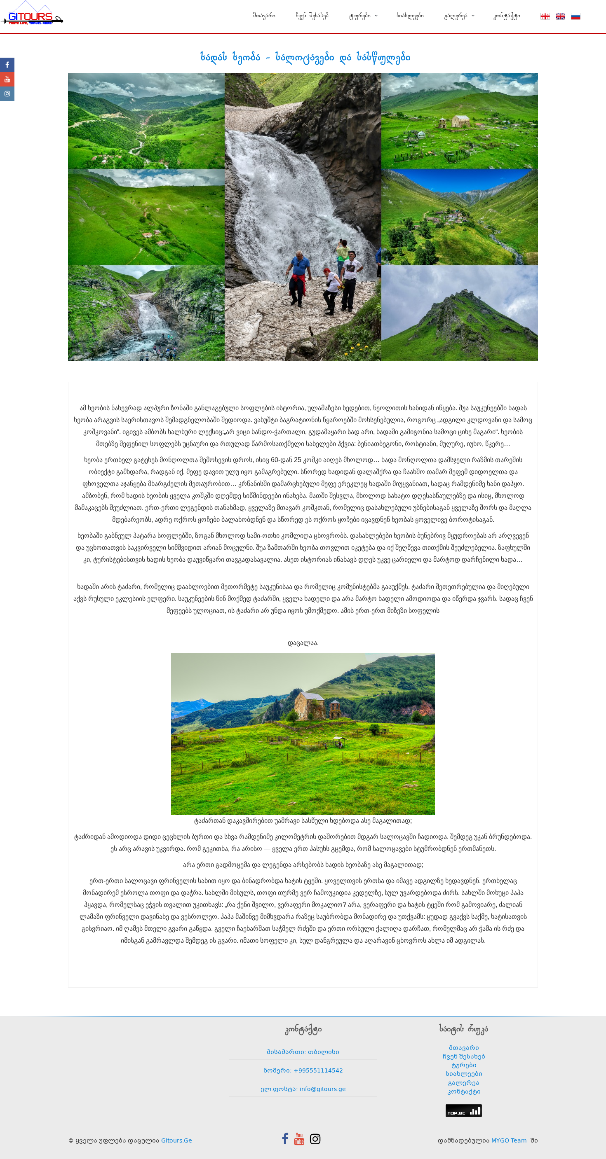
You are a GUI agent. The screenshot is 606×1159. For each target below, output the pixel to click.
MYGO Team (509, 1141)
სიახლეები (410, 15)
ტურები (464, 1065)
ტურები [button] (360, 15)
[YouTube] (7, 79)
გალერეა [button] (455, 15)
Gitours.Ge (176, 1141)
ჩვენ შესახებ (312, 15)
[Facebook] (7, 65)
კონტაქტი (506, 15)
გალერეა (463, 1083)
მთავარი (264, 15)
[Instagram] (7, 93)
